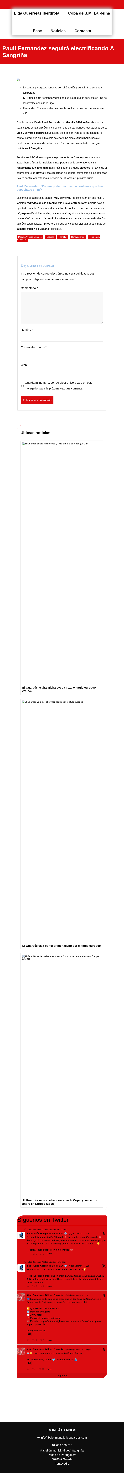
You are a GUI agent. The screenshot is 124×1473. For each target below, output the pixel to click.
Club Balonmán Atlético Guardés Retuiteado (47, 1230)
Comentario (29, 288)
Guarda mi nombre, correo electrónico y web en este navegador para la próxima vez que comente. (59, 385)
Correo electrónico (33, 347)
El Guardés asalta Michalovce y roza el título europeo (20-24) (59, 689)
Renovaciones (77, 237)
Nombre (27, 329)
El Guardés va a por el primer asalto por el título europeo (61, 945)
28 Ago (87, 1349)
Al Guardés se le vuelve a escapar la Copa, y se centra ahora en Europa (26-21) (59, 1202)
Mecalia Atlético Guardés (30, 237)
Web (24, 365)
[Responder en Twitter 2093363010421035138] (28, 1254)
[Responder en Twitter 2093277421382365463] (28, 1369)
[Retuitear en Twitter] (25, 1229)
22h (87, 1233)
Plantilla (62, 237)
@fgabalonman (75, 1233)
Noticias (50, 237)
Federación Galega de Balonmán (45, 1233)
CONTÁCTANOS (62, 1430)
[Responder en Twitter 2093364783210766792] (28, 1340)
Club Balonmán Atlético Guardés (45, 1295)
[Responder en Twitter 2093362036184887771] (28, 1286)
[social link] (96, 4)
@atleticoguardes (73, 1295)
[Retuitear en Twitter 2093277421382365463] (35, 1369)
